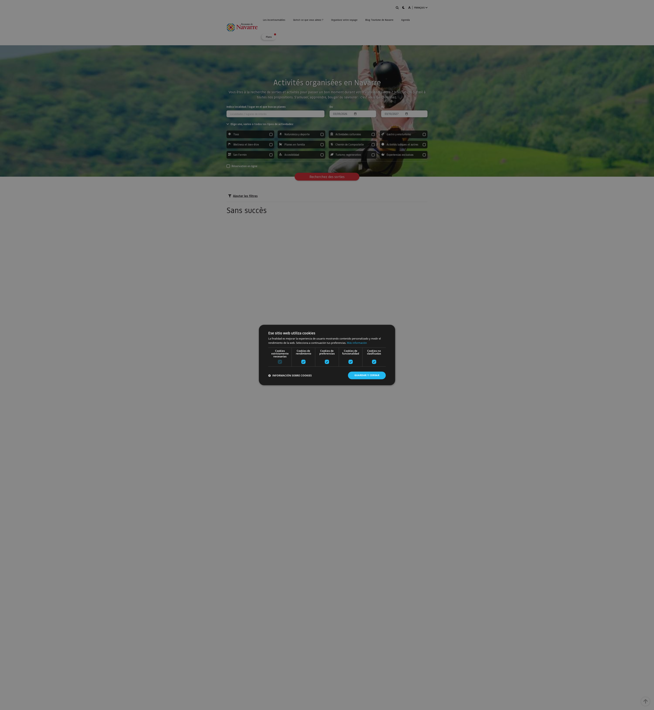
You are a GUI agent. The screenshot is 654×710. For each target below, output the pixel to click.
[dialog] (327, 355)
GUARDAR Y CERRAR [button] (366, 375)
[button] (290, 375)
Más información (357, 343)
